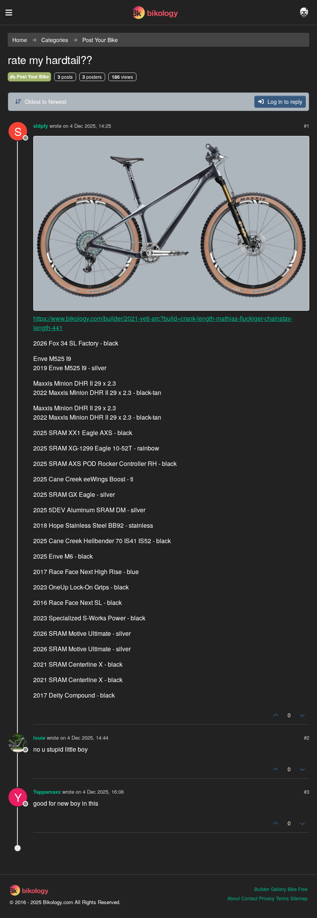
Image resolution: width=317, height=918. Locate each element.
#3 (306, 791)
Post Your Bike (32, 76)
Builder (261, 889)
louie (39, 737)
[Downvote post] (303, 715)
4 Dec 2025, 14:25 (90, 125)
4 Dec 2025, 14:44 (87, 737)
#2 (306, 737)
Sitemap (299, 898)
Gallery (278, 889)
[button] (8, 12)
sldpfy (40, 125)
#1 (306, 125)
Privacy (266, 898)
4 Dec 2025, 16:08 (103, 791)
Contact (249, 898)
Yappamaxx (47, 791)
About (233, 898)
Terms (282, 898)
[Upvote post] (276, 715)
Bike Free (298, 889)
